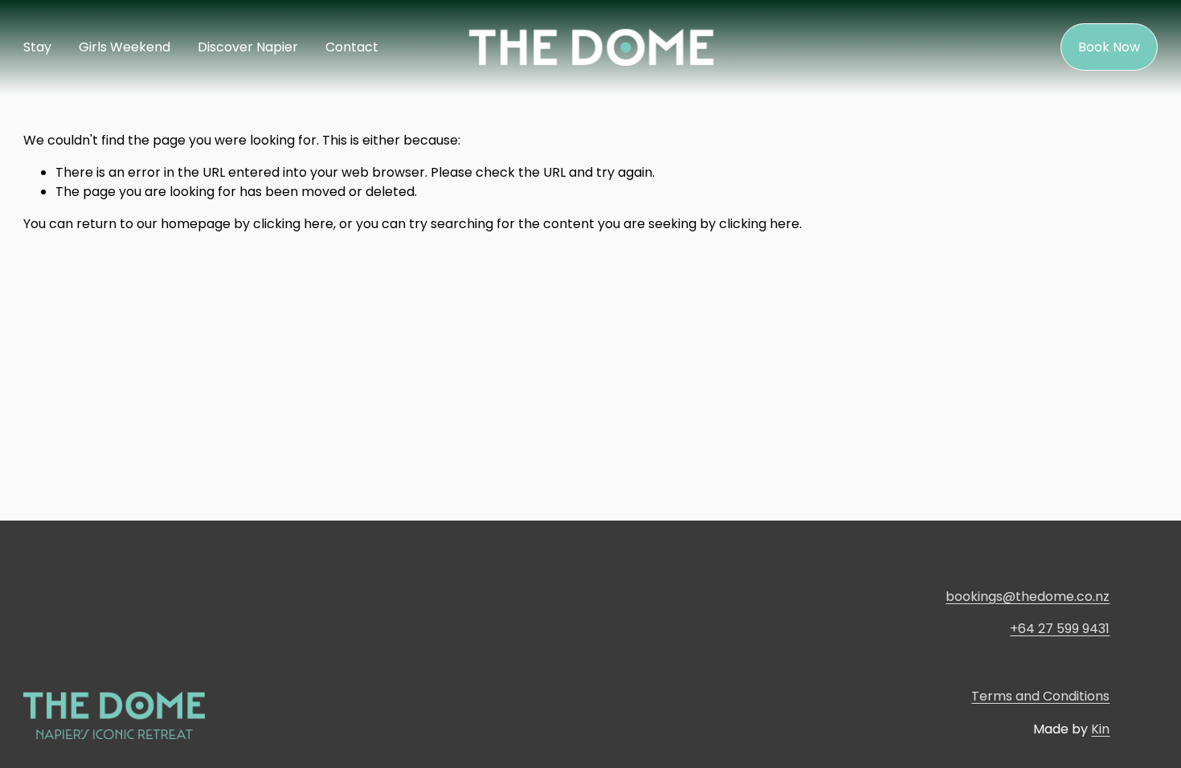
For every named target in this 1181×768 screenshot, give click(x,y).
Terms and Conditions (1040, 696)
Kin (1100, 729)
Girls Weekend (124, 47)
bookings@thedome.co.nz (1027, 596)
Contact (351, 47)
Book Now (1109, 47)
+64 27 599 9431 (1059, 628)
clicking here (293, 223)
